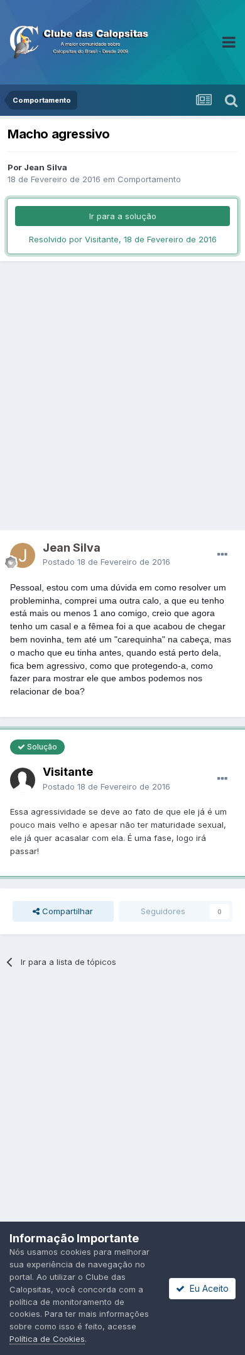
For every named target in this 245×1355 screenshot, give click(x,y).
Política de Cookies (47, 1339)
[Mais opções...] (222, 554)
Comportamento (149, 179)
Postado (106, 562)
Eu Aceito (207, 1288)
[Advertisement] (122, 396)
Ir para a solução (122, 216)
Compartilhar (66, 911)
